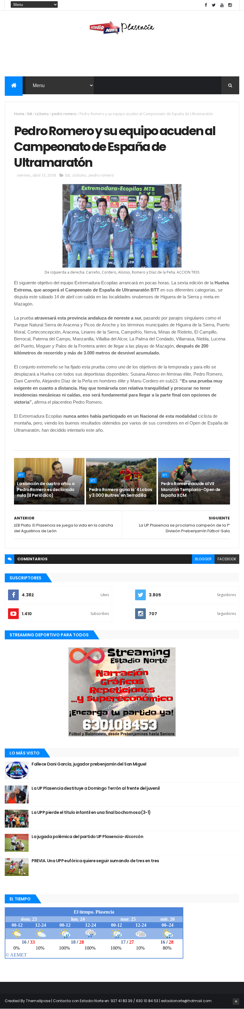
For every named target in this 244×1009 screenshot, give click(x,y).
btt (29, 113)
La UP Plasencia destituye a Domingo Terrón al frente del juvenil (95, 788)
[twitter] (214, 5)
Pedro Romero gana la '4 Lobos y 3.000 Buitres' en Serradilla (120, 493)
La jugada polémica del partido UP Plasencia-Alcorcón (87, 837)
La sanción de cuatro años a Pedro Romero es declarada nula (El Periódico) (45, 489)
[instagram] (230, 5)
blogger (203, 558)
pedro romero (64, 113)
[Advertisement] (122, 57)
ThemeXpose (38, 1000)
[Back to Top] (236, 1001)
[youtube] (222, 5)
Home (19, 113)
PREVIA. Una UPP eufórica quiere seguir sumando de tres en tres (95, 861)
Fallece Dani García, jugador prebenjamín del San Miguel (89, 764)
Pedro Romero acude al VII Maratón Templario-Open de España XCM (190, 489)
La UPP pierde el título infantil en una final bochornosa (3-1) (91, 812)
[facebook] (206, 5)
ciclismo (42, 113)
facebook (227, 558)
